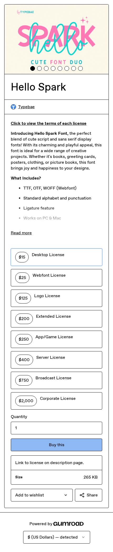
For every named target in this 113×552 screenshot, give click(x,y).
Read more (21, 232)
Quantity (19, 416)
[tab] (32, 68)
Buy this (56, 444)
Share (92, 495)
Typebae (26, 106)
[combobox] (42, 495)
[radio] (56, 257)
